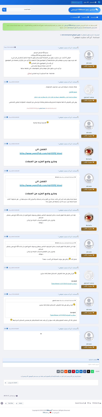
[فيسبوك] (84, 371)
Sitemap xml (95, 403)
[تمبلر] (69, 371)
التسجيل (92, 2)
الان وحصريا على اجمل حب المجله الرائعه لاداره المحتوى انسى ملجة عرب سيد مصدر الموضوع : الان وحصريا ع (47, 376)
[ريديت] (65, 371)
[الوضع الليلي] (99, 2)
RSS (88, 403)
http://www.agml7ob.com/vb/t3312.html (41, 154)
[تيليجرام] (77, 371)
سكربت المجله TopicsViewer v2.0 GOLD (64, 284)
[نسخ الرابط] (58, 371)
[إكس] (88, 371)
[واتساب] (92, 371)
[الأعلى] (2, 403)
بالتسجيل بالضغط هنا (90, 28)
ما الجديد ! (84, 17)
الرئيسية (93, 17)
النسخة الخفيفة (79, 403)
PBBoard (45, 413)
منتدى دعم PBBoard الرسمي (72, 25)
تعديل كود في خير (76, 376)
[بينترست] (73, 371)
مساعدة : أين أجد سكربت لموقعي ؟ (67, 48)
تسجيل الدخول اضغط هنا (75, 28)
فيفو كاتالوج (73, 92)
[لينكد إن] (81, 371)
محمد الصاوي (42, 108)
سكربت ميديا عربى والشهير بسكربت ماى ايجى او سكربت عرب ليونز (55, 97)
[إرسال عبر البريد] (62, 371)
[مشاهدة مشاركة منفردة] (7, 81)
